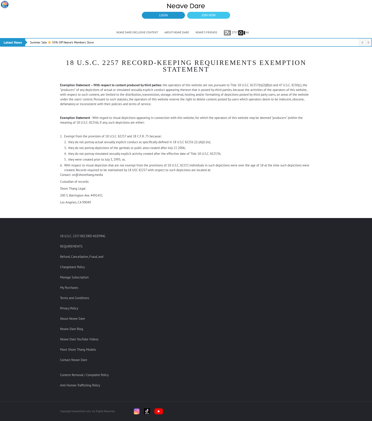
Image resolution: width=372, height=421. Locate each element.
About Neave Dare (176, 32)
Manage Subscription (74, 277)
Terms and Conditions (74, 298)
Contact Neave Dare (73, 360)
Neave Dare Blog (71, 329)
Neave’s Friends (206, 32)
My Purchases (69, 288)
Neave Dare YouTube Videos (79, 339)
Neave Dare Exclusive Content (137, 32)
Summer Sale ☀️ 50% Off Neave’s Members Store (62, 42)
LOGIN (163, 15)
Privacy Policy (69, 308)
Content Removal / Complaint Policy (84, 375)
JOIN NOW (208, 15)
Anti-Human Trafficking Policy (80, 385)
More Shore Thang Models (78, 349)
